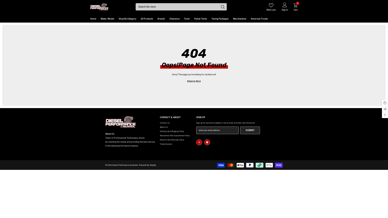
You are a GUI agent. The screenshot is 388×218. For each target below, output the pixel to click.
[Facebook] (199, 142)
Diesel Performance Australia (125, 165)
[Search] (181, 6)
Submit (250, 130)
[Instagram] (207, 142)
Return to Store (194, 81)
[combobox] (177, 6)
